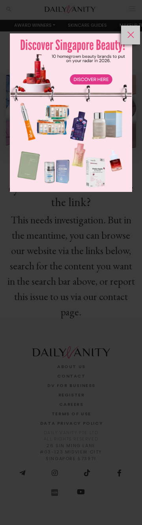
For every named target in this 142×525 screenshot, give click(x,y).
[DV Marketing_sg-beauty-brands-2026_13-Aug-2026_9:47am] (71, 275)
